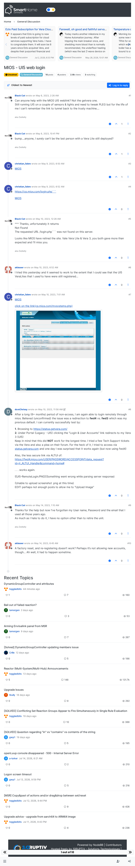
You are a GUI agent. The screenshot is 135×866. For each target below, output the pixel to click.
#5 (129, 218)
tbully (12, 695)
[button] (4, 861)
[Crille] (6, 652)
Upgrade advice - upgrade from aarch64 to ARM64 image (40, 816)
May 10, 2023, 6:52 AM (46, 267)
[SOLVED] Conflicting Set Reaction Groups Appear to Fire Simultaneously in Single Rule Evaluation (65, 710)
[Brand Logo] (24, 10)
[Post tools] (128, 123)
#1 (130, 95)
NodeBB (98, 844)
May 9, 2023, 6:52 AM (52, 186)
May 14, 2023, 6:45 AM (46, 543)
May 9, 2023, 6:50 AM (52, 163)
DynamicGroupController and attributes (29, 583)
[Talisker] (6, 822)
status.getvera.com (27, 448)
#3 (129, 163)
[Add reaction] (110, 123)
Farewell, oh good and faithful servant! (83, 29)
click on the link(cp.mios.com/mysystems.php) (44, 306)
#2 (129, 133)
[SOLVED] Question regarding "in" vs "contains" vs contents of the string (49, 732)
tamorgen (14, 610)
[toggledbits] (6, 674)
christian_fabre (23, 163)
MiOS (18, 168)
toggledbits (15, 589)
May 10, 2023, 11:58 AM (50, 409)
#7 (130, 294)
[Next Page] (128, 44)
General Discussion (19, 57)
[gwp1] (6, 716)
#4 (129, 186)
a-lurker (13, 758)
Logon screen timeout (18, 774)
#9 (129, 505)
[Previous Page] (6, 44)
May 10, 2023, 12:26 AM (48, 218)
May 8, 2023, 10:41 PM (47, 133)
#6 (129, 267)
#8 (129, 409)
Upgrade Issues (14, 689)
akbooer (19, 267)
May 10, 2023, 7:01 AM (53, 294)
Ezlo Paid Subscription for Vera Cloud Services (34, 29)
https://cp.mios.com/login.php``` (35, 191)
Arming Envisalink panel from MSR (25, 626)
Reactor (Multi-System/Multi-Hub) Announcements (36, 668)
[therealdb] (6, 589)
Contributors (114, 844)
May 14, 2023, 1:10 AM (47, 505)
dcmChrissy (21, 409)
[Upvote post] (116, 123)
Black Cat (20, 95)
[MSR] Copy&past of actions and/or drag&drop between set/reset (45, 795)
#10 (129, 543)
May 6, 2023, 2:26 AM (47, 95)
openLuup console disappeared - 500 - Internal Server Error (41, 753)
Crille (11, 652)
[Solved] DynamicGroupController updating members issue (41, 647)
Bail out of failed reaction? (20, 605)
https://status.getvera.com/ (50, 429)
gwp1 (12, 737)
